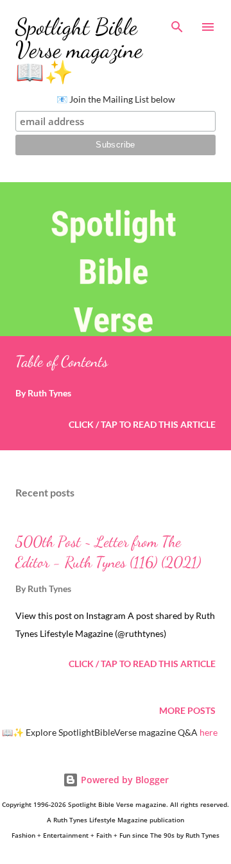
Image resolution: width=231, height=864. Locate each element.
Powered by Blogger (123, 780)
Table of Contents (61, 361)
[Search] (177, 23)
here (209, 732)
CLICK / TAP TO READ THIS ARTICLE (142, 424)
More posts (187, 710)
